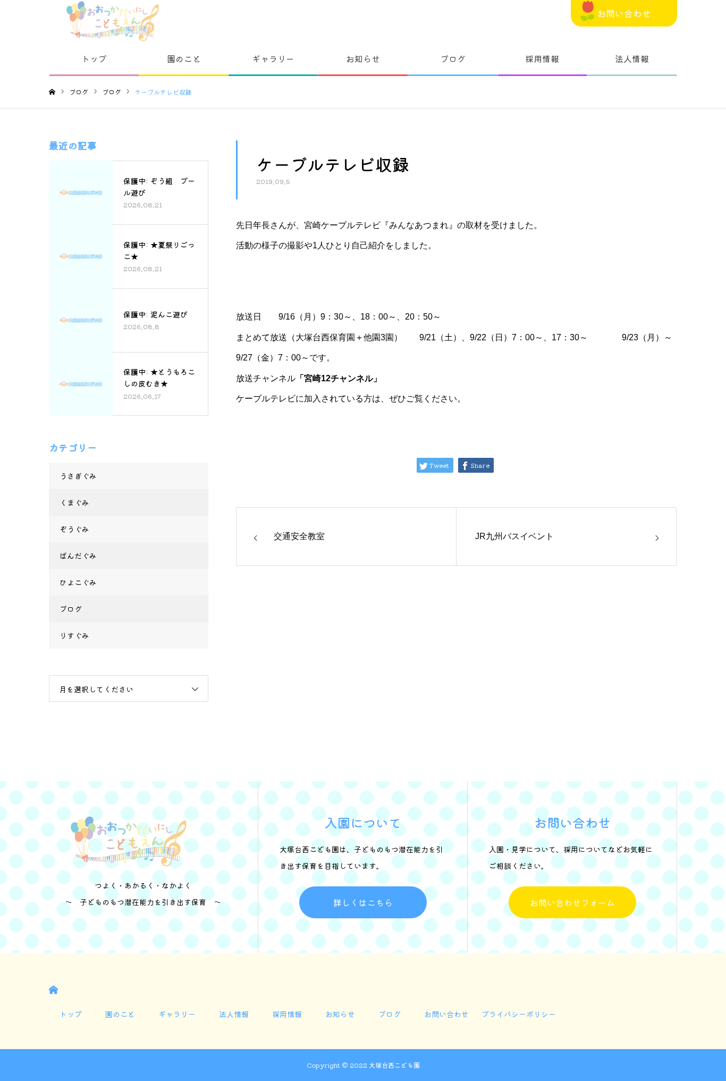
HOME (53, 989)
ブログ (453, 58)
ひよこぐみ (78, 582)
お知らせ (363, 58)
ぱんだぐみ (78, 555)
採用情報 (542, 58)
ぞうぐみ (74, 529)
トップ (94, 58)
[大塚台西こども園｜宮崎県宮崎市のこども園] (112, 21)
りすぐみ (74, 635)
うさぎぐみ (78, 476)
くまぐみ (74, 502)
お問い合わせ (624, 13)
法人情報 (632, 58)
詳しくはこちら (363, 902)
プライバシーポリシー (519, 1014)
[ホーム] (52, 92)
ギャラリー (273, 58)
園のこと (184, 58)
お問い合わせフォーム (572, 902)
